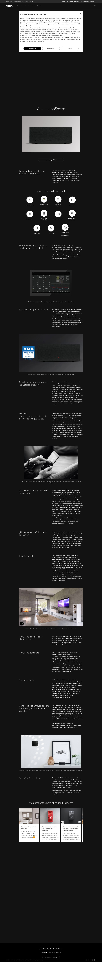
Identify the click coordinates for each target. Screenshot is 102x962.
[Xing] (93, 960)
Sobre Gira (65, 1)
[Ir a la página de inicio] (9, 6)
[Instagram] (86, 960)
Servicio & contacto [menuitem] (38, 6)
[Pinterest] (95, 960)
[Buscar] (95, 6)
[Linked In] (90, 960)
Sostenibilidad (85, 1)
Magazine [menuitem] (27, 6)
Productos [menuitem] (20, 6)
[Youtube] (88, 960)
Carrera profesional (74, 1)
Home (7, 960)
